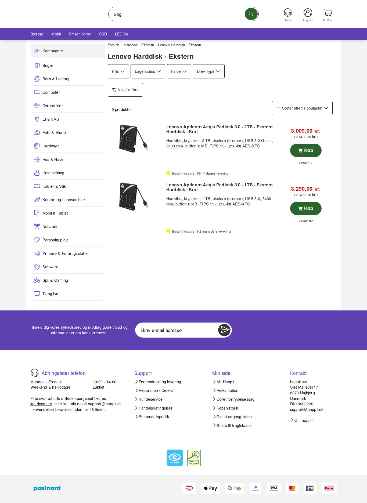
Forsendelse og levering (160, 381)
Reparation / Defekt (156, 390)
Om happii (303, 420)
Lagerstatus (145, 71)
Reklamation (228, 390)
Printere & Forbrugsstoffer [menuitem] (65, 253)
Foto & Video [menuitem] (54, 132)
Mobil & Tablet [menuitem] (55, 213)
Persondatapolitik (154, 416)
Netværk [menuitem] (49, 226)
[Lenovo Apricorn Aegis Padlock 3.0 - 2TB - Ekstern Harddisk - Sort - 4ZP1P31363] (136, 138)
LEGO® (121, 34)
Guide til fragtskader (234, 425)
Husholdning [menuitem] (53, 172)
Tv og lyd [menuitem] (50, 293)
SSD (103, 34)
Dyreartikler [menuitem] (52, 105)
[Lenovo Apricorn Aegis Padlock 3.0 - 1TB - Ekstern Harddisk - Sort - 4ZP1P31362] (136, 196)
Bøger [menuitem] (47, 65)
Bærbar (36, 34)
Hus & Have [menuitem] (52, 159)
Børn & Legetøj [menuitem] (55, 78)
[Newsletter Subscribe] (224, 330)
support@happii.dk (104, 403)
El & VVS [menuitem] (50, 119)
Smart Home (80, 34)
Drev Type (205, 71)
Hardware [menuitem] (51, 146)
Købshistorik (227, 408)
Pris (115, 71)
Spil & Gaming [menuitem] (55, 280)
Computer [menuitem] (51, 92)
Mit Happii (225, 381)
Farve (176, 71)
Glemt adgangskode (234, 416)
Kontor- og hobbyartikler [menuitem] (63, 199)
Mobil (56, 34)
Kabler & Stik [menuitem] (54, 186)
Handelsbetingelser (155, 408)
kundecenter (41, 403)
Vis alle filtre (128, 89)
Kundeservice (151, 399)
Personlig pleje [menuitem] (55, 240)
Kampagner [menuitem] (52, 50)
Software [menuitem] (50, 266)
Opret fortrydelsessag (236, 399)
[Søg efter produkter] (251, 14)
